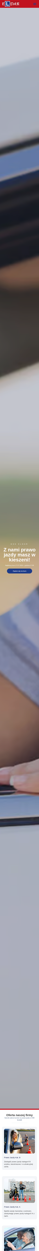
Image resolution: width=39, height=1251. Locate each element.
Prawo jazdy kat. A (12, 1207)
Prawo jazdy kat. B (12, 1158)
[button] (34, 4)
